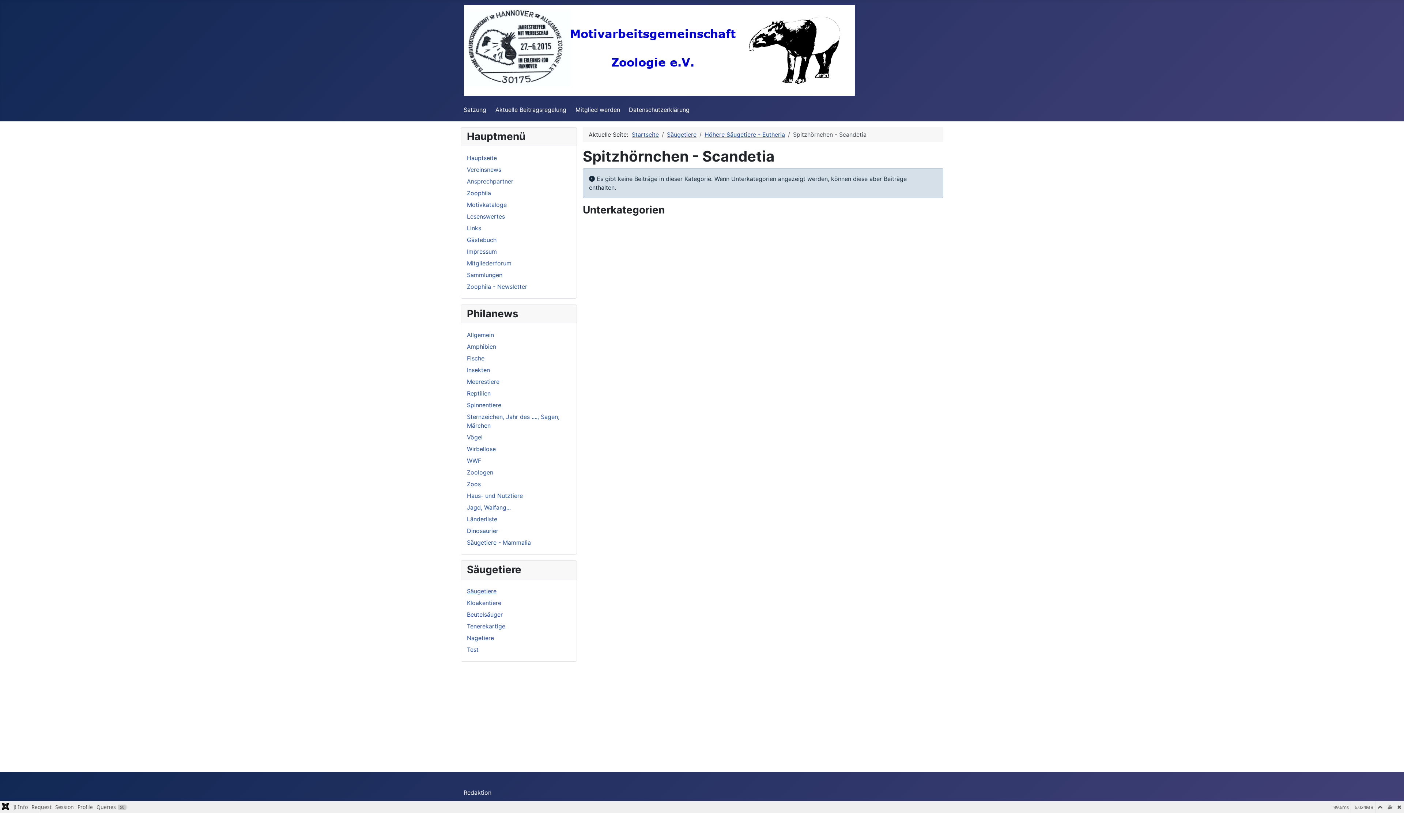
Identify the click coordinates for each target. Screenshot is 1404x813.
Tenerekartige (486, 626)
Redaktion (477, 792)
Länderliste (482, 519)
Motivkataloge (487, 204)
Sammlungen (484, 275)
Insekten (478, 370)
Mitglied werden (597, 109)
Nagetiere (480, 638)
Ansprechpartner (490, 181)
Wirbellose (481, 449)
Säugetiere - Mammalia (499, 542)
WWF (474, 460)
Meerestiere (483, 381)
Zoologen (480, 472)
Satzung (475, 109)
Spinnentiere (484, 405)
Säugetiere (482, 591)
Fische (475, 358)
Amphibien (481, 346)
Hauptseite (482, 158)
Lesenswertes (486, 216)
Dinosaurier (482, 530)
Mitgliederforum (489, 263)
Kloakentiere (484, 602)
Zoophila (479, 193)
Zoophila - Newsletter (497, 286)
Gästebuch (482, 239)
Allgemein (480, 335)
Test (473, 649)
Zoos (474, 484)
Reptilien (479, 393)
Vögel (475, 437)
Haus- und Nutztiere (495, 495)
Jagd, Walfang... (489, 507)
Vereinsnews (484, 169)
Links (474, 228)
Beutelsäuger (485, 614)
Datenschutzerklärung (659, 109)
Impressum (482, 251)
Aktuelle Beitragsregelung (530, 109)
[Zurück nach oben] (1391, 799)
